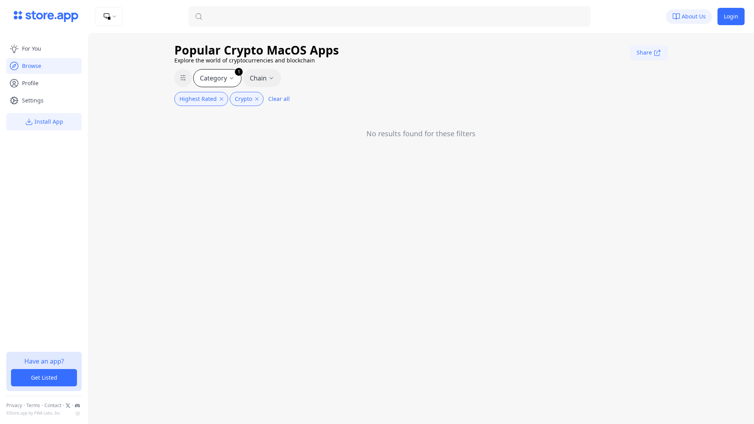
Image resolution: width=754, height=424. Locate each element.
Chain (258, 78)
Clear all (279, 98)
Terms (33, 405)
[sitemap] (77, 413)
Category (220, 75)
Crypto (243, 98)
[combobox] (109, 16)
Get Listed (44, 377)
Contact (52, 405)
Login (731, 16)
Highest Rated (198, 98)
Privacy (14, 405)
